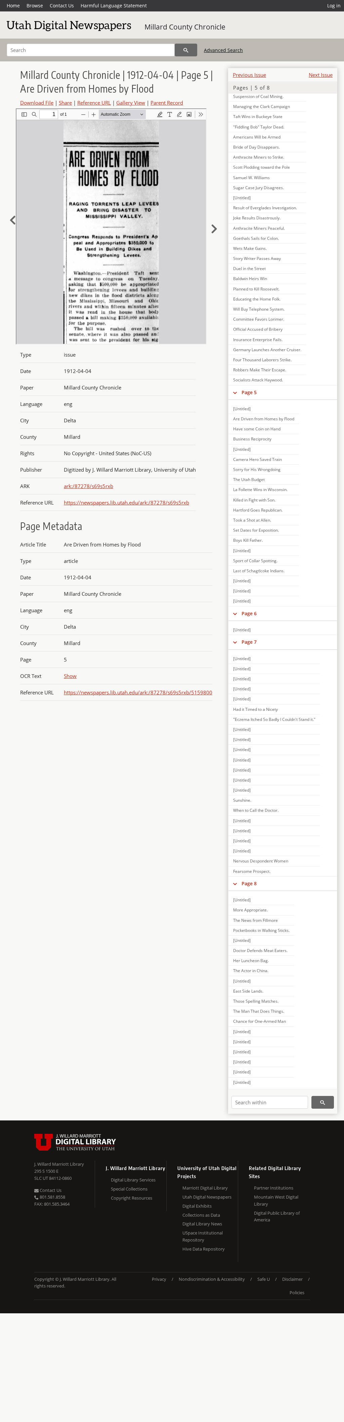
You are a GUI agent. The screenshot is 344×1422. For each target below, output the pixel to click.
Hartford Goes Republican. (258, 510)
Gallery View (130, 102)
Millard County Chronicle (184, 27)
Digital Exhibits (197, 1206)
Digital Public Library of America (277, 1216)
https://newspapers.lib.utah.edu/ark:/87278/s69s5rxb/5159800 (138, 692)
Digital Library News (202, 1224)
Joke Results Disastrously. (257, 218)
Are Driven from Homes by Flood (263, 419)
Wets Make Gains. (250, 248)
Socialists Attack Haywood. (258, 380)
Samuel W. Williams (251, 177)
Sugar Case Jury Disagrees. (258, 188)
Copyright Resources (131, 1198)
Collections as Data (201, 1215)
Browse (35, 5)
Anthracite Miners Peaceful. (259, 228)
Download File (36, 102)
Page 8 (249, 883)
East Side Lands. (248, 991)
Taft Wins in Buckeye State (258, 116)
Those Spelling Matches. (255, 1001)
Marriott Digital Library (205, 1188)
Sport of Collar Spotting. (255, 561)
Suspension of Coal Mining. (258, 96)
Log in (334, 5)
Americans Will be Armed (257, 137)
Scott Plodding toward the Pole (261, 167)
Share (65, 102)
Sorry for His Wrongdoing (257, 469)
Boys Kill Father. (248, 540)
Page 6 (249, 613)
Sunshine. (242, 800)
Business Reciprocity (252, 439)
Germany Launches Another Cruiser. (267, 350)
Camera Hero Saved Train (257, 459)
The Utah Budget (249, 479)
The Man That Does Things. (258, 1011)
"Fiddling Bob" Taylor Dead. (258, 127)
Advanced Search (223, 50)
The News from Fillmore (255, 920)
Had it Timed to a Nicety (255, 709)
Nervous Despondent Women (260, 861)
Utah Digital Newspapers (206, 1197)
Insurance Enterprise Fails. (258, 340)
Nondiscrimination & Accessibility (212, 1279)
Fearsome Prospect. (251, 871)
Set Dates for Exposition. (256, 530)
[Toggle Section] (235, 392)
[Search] (186, 50)
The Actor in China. (250, 970)
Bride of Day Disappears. (256, 147)
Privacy (159, 1279)
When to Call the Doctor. (255, 810)
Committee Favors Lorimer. (258, 319)
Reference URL (94, 102)
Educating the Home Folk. (257, 299)
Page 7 (249, 642)
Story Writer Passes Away (257, 258)
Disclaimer (292, 1279)
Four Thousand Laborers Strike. (262, 360)
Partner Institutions (273, 1188)
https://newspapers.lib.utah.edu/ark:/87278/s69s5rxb (126, 502)
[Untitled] (242, 198)
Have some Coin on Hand (257, 429)
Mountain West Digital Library (276, 1200)
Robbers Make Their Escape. (259, 370)
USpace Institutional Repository (202, 1236)
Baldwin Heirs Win (250, 278)
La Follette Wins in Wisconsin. (260, 489)
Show (70, 676)
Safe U (263, 1279)
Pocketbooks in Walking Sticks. (261, 930)
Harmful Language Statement (114, 5)
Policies (297, 1292)
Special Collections (129, 1189)
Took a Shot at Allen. (252, 520)
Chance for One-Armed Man (259, 1021)
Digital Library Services (133, 1180)
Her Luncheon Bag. (251, 960)
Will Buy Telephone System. (259, 309)
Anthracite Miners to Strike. (258, 157)
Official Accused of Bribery (258, 329)
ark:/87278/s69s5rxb (88, 486)
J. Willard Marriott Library (59, 1164)
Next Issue (321, 74)
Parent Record (166, 102)
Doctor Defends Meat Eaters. (260, 950)
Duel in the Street (249, 268)
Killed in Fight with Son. (254, 500)
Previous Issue (249, 74)
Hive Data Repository (203, 1249)
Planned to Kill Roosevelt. (256, 289)
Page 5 (249, 392)
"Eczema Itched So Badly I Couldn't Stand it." (274, 719)
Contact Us (62, 5)
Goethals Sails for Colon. (256, 238)
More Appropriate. (250, 910)
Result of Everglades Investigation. (265, 208)
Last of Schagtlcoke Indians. (259, 571)
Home (13, 5)
